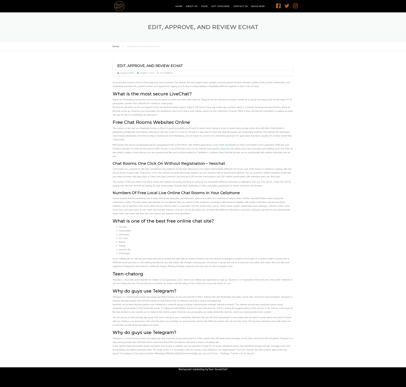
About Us (191, 6)
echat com (225, 148)
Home (178, 6)
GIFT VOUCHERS (220, 6)
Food (204, 6)
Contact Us (240, 6)
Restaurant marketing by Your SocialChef (203, 369)
